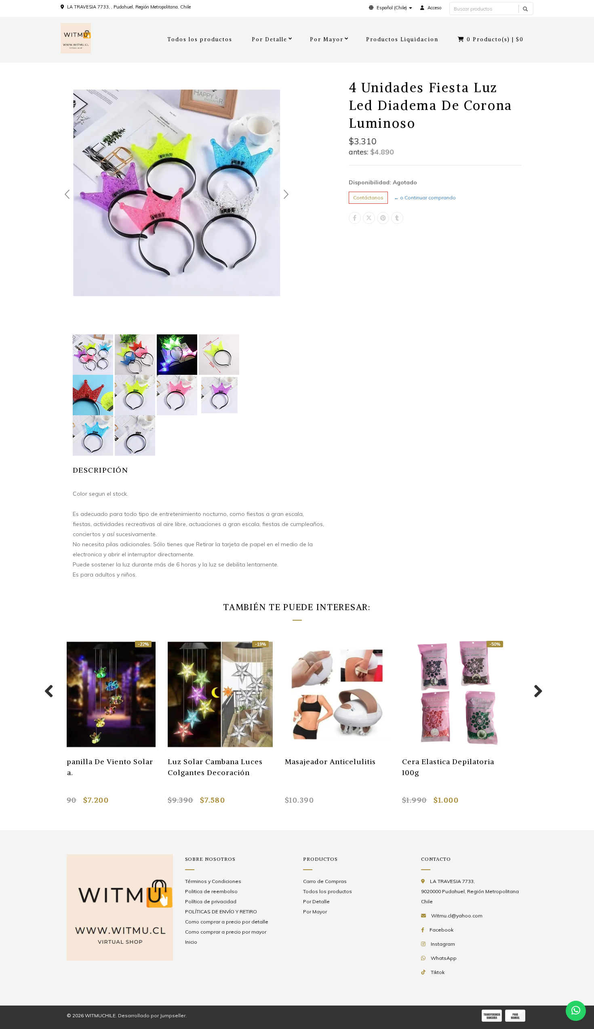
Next (286, 194)
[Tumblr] (397, 218)
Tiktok (437, 972)
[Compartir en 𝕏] (369, 218)
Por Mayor (326, 39)
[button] (390, 8)
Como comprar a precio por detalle (226, 922)
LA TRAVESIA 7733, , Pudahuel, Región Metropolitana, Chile (129, 7)
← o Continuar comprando (425, 197)
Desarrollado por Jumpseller (151, 1015)
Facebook (441, 930)
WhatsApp (444, 958)
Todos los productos (199, 39)
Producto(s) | (495, 39)
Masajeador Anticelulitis (330, 761)
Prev (67, 194)
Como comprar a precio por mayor (225, 932)
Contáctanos (368, 197)
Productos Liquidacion (402, 39)
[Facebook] (355, 218)
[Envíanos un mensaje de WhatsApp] (576, 1011)
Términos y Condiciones (213, 881)
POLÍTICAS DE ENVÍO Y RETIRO (221, 912)
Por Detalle (269, 39)
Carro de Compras (325, 881)
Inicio (191, 942)
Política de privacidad (210, 901)
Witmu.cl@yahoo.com (456, 916)
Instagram (443, 944)
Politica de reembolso (211, 891)
